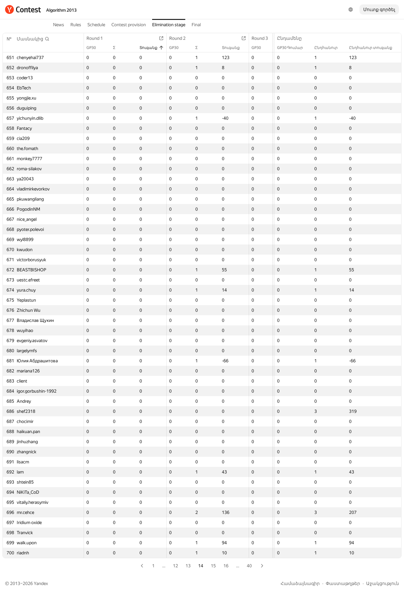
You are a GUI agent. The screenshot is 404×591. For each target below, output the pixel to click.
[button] (33, 38)
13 (188, 565)
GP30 (91, 47)
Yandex (41, 583)
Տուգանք (148, 47)
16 (226, 565)
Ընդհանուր (326, 47)
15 (213, 565)
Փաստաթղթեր (343, 583)
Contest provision (128, 24)
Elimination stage (168, 24)
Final (196, 24)
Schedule (96, 24)
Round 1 (94, 38)
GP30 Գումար (290, 47)
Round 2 (177, 38)
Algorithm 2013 (61, 10)
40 (249, 565)
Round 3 (260, 38)
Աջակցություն (382, 583)
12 (175, 565)
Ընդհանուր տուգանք (370, 47)
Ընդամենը (289, 38)
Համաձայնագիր (300, 583)
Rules (75, 24)
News (58, 24)
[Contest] (23, 9)
